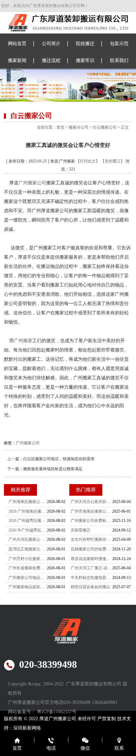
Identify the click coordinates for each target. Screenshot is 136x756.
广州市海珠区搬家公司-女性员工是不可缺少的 (91, 511)
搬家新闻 (17, 60)
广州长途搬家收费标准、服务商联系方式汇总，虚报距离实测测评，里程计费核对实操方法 (28, 568)
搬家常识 (85, 60)
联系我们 (119, 60)
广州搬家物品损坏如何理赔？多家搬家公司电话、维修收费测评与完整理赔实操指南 (28, 587)
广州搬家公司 (32, 182)
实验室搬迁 (80, 530)
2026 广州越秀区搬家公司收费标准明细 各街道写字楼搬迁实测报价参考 (28, 520)
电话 (51, 748)
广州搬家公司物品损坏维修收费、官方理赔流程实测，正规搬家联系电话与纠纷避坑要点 (28, 577)
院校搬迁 (85, 43)
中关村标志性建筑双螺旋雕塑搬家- (91, 577)
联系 (119, 748)
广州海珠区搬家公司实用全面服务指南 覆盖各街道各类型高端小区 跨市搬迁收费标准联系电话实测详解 (28, 501)
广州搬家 (23, 340)
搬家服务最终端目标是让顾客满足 (53, 469)
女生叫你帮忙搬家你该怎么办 (91, 539)
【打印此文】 (88, 161)
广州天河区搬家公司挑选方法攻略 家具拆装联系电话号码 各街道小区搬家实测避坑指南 (28, 539)
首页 (60, 127)
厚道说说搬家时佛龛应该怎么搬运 (91, 558)
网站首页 (17, 43)
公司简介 (51, 43)
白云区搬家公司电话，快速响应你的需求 (58, 459)
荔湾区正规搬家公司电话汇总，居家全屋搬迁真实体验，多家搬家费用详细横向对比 (28, 549)
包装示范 (119, 43)
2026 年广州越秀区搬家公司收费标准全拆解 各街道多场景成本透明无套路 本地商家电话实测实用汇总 (28, 530)
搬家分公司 (78, 127)
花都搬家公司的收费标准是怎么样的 (91, 549)
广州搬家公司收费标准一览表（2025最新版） (91, 520)
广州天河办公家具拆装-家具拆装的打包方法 (91, 501)
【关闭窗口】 (112, 161)
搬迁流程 (51, 60)
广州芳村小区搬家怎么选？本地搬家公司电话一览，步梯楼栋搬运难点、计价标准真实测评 (28, 558)
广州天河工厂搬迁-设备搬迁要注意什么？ (91, 568)
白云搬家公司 (105, 127)
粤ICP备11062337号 (57, 711)
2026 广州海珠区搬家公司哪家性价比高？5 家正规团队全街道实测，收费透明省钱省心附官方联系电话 (28, 511)
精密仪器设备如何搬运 (90, 587)
